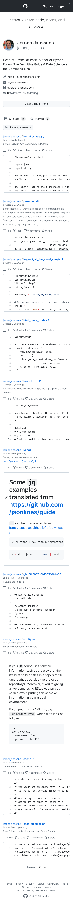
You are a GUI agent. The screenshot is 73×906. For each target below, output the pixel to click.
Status (41, 883)
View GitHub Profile (36, 103)
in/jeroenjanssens (17, 82)
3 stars (48, 150)
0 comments (33, 150)
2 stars (50, 652)
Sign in (48, 6)
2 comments (36, 837)
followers (14, 93)
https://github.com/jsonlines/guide (20, 461)
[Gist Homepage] (25, 6)
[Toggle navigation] (5, 6)
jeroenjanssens (12, 136)
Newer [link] (31, 867)
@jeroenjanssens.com (20, 87)
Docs (65, 883)
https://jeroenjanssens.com (23, 76)
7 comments (35, 772)
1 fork (19, 150)
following (30, 93)
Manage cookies (42, 887)
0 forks (20, 330)
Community (53, 883)
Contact (26, 887)
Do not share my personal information (36, 890)
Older (42, 867)
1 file (8, 150)
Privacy (19, 883)
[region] (36, 174)
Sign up (62, 6)
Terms (8, 883)
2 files (9, 837)
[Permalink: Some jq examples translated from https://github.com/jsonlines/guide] (6, 497)
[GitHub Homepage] (25, 896)
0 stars (48, 230)
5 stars (48, 269)
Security (30, 883)
